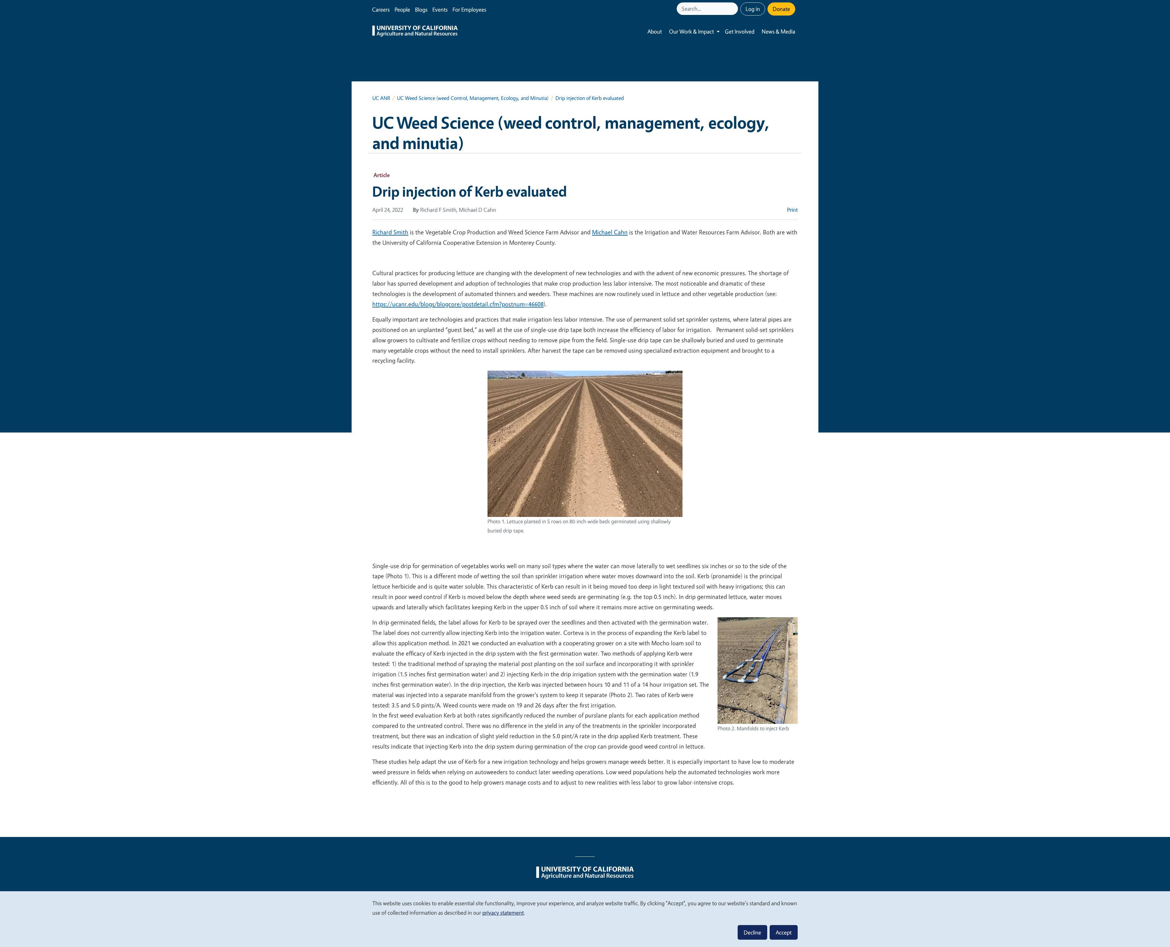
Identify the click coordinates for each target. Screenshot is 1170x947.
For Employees (469, 9)
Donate (781, 8)
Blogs (421, 9)
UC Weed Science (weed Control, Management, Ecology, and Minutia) (472, 98)
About (654, 31)
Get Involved (739, 31)
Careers (381, 9)
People (402, 9)
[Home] (415, 32)
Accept (784, 932)
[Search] (734, 8)
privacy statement (503, 912)
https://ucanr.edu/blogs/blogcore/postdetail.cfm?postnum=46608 (458, 304)
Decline (752, 932)
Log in (753, 8)
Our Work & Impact (691, 31)
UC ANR (381, 98)
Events (440, 9)
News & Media (778, 31)
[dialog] (585, 919)
